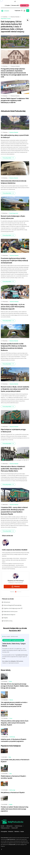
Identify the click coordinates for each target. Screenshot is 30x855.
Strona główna (4, 831)
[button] (27, 10)
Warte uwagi (12, 790)
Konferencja (12, 736)
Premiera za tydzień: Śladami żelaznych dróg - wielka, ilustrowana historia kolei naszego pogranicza (15, 809)
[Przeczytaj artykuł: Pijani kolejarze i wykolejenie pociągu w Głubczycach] (15, 416)
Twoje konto (17, 10)
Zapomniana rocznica (6, 18)
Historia (11, 700)
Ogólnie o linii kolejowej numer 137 (13, 608)
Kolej (10, 757)
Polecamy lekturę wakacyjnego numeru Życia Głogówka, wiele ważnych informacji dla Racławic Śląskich (14, 723)
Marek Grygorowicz (13, 213)
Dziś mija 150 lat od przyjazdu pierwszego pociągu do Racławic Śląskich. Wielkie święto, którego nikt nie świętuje (15, 686)
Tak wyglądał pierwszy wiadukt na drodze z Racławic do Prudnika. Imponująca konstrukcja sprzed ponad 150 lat (14, 704)
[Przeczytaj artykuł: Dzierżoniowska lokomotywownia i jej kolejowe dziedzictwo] (15, 168)
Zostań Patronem (18, 826)
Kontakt (2, 826)
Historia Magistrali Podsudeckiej (12, 605)
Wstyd (10, 681)
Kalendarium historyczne (10, 611)
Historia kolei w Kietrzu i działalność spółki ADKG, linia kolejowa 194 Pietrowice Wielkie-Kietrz (13, 468)
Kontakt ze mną (8, 621)
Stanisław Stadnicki (13, 132)
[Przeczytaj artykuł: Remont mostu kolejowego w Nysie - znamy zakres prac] (15, 203)
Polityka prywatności (5, 828)
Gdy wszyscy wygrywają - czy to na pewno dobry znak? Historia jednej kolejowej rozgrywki (12, 306)
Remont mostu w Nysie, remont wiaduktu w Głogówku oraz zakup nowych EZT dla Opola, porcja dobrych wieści (15, 389)
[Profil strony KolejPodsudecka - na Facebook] (15, 1)
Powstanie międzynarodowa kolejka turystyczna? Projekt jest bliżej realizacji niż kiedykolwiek (14, 260)
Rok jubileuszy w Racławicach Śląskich (13, 792)
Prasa (10, 718)
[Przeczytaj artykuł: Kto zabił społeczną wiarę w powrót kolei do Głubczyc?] (15, 122)
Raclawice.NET (15, 828)
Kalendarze (16, 831)
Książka (6, 617)
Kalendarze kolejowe (9, 614)
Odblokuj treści (9, 826)
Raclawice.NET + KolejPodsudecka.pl (13, 640)
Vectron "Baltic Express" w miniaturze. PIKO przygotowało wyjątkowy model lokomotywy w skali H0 (15, 100)
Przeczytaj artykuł (7, 157)
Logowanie (23, 5)
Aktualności (7, 602)
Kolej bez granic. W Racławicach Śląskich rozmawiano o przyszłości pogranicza (13, 740)
